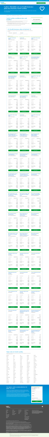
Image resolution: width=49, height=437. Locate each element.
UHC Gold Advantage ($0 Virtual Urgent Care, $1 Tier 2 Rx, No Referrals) (35, 331)
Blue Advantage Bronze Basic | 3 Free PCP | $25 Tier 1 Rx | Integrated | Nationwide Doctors (13, 135)
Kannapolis (28, 367)
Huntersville (7, 367)
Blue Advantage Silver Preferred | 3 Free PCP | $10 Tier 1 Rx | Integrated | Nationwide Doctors (24, 174)
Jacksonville (21, 367)
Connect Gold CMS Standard (24, 272)
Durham (21, 360)
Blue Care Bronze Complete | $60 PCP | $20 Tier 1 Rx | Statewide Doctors (24, 194)
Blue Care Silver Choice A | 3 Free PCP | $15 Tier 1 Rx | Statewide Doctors (13, 234)
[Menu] (48, 3)
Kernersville (35, 367)
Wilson (14, 382)
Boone (14, 356)
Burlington (21, 356)
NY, (36, 412)
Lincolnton (28, 370)
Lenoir (7, 370)
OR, (39, 412)
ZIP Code (33, 395)
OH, (37, 412)
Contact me (37, 401)
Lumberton (7, 371)
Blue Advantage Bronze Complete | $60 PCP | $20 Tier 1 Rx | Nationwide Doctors (24, 135)
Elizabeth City (35, 360)
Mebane (28, 371)
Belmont (7, 356)
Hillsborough (21, 366)
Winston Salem (21, 382)
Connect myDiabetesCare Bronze (36, 272)
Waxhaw (14, 381)
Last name (33, 393)
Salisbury (35, 377)
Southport (28, 378)
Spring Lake (35, 378)
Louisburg (35, 370)
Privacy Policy (25, 396)
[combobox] (16, 34)
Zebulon (34, 382)
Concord (21, 359)
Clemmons (7, 359)
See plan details (12, 53)
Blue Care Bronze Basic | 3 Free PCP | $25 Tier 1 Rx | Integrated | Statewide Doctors (13, 194)
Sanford (7, 378)
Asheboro (28, 355)
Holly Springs (28, 366)
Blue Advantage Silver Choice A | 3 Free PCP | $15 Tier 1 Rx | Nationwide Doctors (12, 174)
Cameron (28, 356)
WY (38, 413)
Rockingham (14, 377)
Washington (7, 381)
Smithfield (21, 378)
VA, (34, 413)
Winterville (28, 382)
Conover (28, 359)
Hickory (7, 366)
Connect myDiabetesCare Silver (12, 291)
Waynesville (21, 381)
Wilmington (7, 382)
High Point (14, 366)
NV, (35, 412)
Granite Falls (28, 363)
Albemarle (7, 355)
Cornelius (35, 359)
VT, (35, 413)
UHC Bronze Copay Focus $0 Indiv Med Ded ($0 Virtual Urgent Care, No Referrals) (24, 311)
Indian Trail (14, 367)
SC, (41, 412)
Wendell (34, 381)
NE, (32, 412)
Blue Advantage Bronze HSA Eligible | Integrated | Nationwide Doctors (35, 135)
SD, (42, 412)
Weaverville (28, 381)
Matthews (21, 371)
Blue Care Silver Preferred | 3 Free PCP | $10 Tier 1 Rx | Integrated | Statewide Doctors (24, 234)
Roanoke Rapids (8, 377)
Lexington (14, 370)
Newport (21, 374)
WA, (36, 413)
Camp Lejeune (35, 356)
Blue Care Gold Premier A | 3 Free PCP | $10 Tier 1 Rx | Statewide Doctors (24, 214)
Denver (7, 360)
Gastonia (7, 363)
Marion (14, 371)
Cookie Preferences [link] (27, 417)
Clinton (14, 359)
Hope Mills (35, 366)
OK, (38, 412)
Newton (28, 374)
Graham (21, 363)
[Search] (46, 3)
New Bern (14, 374)
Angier (14, 355)
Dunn (13, 360)
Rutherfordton (28, 377)
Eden (27, 360)
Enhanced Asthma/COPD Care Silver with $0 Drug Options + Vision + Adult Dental (12, 77)
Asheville (35, 355)
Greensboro (35, 363)
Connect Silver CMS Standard (12, 310)
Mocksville (35, 371)
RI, (40, 412)
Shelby (14, 378)
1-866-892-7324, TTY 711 (41, 0)
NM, (34, 412)
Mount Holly (7, 374)
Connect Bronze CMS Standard (35, 253)
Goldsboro (14, 363)
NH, (33, 412)
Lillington (21, 370)
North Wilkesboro (35, 374)
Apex (20, 355)
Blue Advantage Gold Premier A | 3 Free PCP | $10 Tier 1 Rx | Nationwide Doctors (24, 154)
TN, (32, 413)
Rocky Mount (21, 377)
